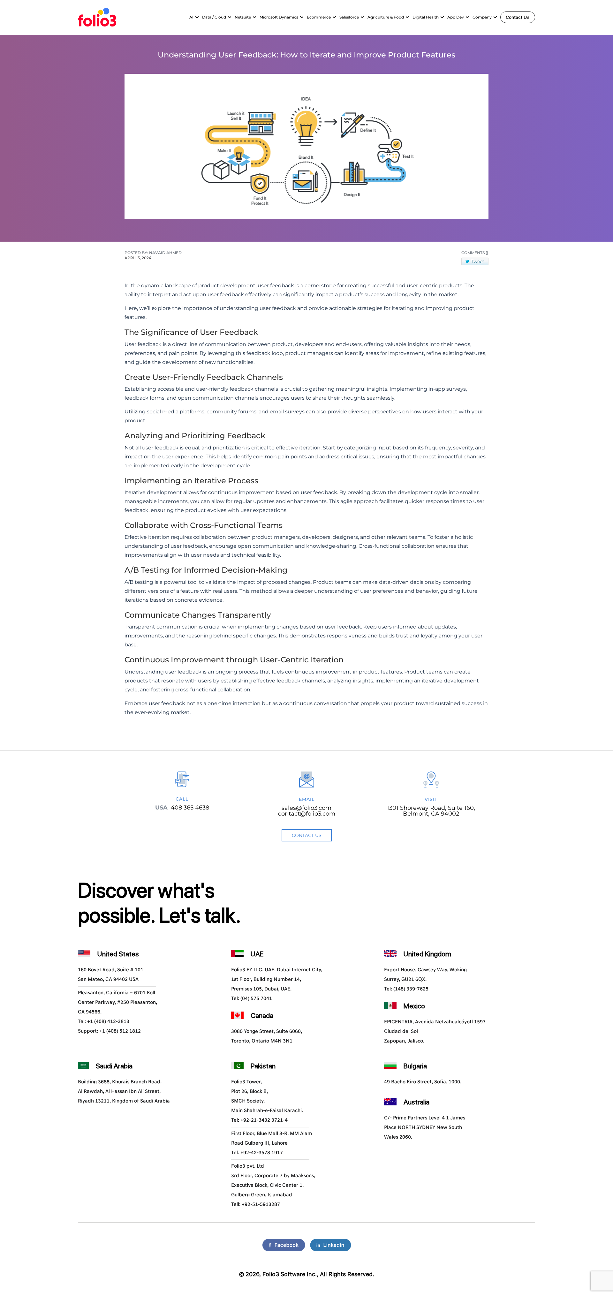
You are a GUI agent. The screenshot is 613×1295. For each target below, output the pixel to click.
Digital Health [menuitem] (425, 17)
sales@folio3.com (306, 807)
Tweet (477, 261)
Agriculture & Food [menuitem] (385, 17)
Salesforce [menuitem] (349, 17)
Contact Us (518, 17)
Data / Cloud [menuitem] (214, 17)
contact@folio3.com (306, 813)
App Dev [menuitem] (455, 17)
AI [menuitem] (191, 17)
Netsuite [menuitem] (243, 17)
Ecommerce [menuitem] (319, 17)
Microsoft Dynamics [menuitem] (279, 17)
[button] (197, 17)
